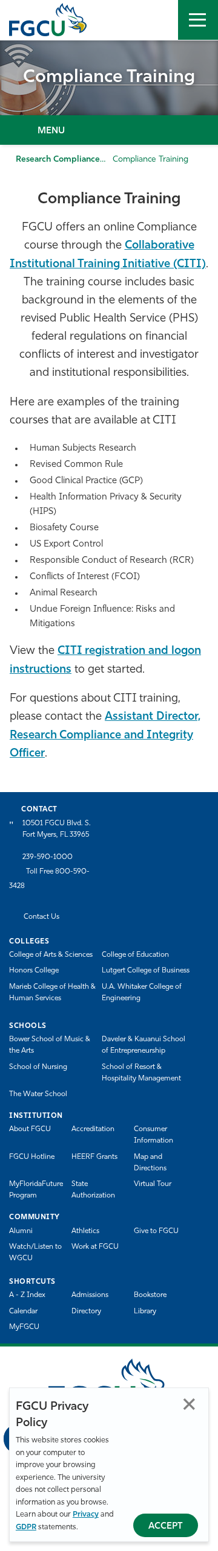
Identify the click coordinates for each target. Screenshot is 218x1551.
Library (145, 1311)
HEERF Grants (94, 1157)
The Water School (38, 1094)
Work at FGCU (95, 1247)
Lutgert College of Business (146, 970)
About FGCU (30, 1129)
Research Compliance (58, 159)
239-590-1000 (47, 857)
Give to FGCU (156, 1231)
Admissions (89, 1295)
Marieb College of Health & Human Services (52, 992)
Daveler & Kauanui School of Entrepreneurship (143, 1045)
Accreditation (92, 1129)
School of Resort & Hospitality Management (141, 1073)
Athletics (85, 1231)
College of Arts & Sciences (51, 955)
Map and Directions (150, 1162)
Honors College (34, 970)
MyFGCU (24, 1327)
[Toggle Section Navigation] (109, 130)
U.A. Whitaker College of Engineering (142, 992)
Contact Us (41, 917)
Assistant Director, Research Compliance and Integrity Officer (105, 735)
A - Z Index (27, 1295)
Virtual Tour (152, 1184)
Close (189, 1404)
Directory (86, 1311)
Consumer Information (153, 1135)
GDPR (26, 1527)
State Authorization (93, 1190)
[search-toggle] (158, 20)
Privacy (86, 1514)
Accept (165, 1526)
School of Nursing (38, 1067)
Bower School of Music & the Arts (49, 1045)
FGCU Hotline (31, 1157)
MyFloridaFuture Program (36, 1190)
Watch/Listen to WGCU (35, 1252)
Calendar (23, 1311)
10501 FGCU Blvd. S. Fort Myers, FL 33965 (56, 829)
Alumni (21, 1231)
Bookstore (150, 1295)
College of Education (135, 955)
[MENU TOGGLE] (198, 20)
